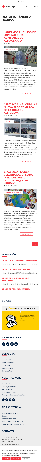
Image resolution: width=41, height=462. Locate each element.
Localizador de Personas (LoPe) (13, 424)
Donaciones (6, 365)
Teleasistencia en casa (10, 413)
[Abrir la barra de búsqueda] (27, 7)
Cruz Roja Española (9, 384)
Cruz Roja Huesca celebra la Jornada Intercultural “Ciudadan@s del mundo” (18, 177)
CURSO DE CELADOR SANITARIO (16, 269)
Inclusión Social (11, 50)
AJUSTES (26, 459)
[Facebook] (3, 344)
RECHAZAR (16, 459)
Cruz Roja (9, 122)
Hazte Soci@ (6, 360)
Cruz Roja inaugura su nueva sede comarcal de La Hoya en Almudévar (20, 108)
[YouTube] (16, 344)
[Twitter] (7, 344)
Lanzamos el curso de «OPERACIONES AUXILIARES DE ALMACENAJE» (20, 36)
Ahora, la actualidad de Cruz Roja (13, 395)
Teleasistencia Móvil (9, 419)
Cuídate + (5, 416)
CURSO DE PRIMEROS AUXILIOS (16, 289)
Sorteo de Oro (7, 371)
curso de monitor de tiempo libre (19, 260)
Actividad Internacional (13, 192)
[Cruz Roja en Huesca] (8, 7)
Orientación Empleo (9, 392)
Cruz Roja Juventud (9, 387)
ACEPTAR (6, 459)
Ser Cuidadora (7, 389)
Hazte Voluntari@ (8, 363)
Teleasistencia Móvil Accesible (12, 421)
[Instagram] (12, 344)
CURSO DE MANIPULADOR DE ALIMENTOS (15, 279)
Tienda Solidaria (7, 368)
